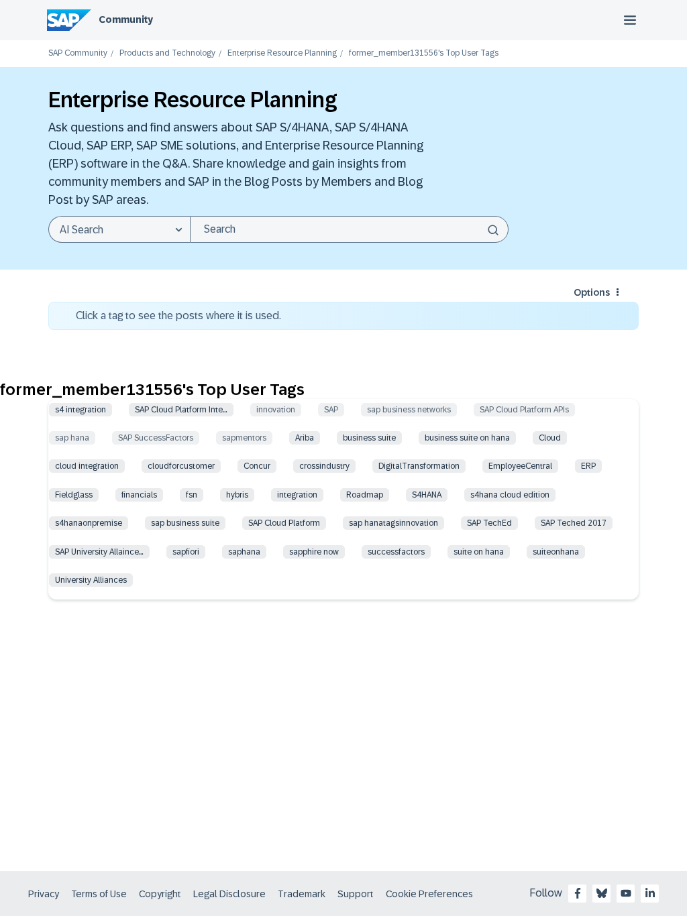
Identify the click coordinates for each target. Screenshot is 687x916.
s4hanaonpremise (88, 523)
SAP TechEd (489, 523)
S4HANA (426, 495)
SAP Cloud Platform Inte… (181, 409)
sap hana (72, 438)
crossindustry (324, 466)
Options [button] (592, 292)
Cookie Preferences (429, 894)
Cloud (550, 438)
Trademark (301, 894)
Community (126, 19)
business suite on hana (467, 438)
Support (355, 894)
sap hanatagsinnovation (393, 523)
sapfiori (185, 552)
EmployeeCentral (520, 466)
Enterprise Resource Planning (282, 53)
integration (297, 495)
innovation (275, 409)
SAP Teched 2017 (573, 523)
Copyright (160, 894)
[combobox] (349, 229)
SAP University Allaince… (99, 552)
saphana (244, 552)
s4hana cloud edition (509, 495)
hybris (237, 495)
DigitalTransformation (419, 466)
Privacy (43, 894)
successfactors (396, 552)
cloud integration (87, 466)
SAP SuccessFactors (155, 438)
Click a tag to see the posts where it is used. (178, 315)
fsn (191, 495)
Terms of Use (99, 894)
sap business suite (185, 523)
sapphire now (314, 552)
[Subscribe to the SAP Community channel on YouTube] (626, 893)
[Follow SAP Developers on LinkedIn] (650, 893)
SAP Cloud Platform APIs (524, 409)
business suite (369, 438)
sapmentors (244, 438)
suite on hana (479, 552)
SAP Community (77, 53)
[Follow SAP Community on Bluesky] (601, 893)
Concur (257, 466)
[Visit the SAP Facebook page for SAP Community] (577, 893)
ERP (588, 466)
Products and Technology (167, 53)
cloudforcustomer (181, 466)
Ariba (304, 438)
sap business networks (409, 409)
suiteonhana (556, 552)
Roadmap (364, 495)
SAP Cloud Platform (284, 523)
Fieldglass (74, 495)
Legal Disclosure (229, 894)
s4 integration (80, 409)
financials (139, 495)
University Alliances (91, 580)
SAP (331, 409)
